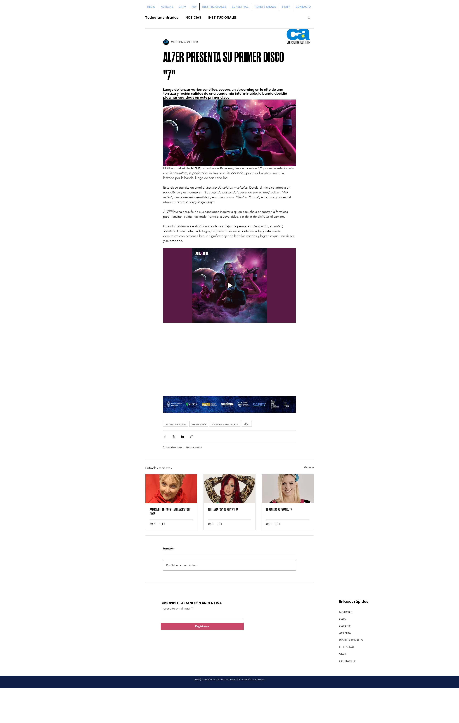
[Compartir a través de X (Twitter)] (173, 436)
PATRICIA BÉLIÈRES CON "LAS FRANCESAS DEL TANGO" (170, 511)
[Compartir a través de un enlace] (191, 436)
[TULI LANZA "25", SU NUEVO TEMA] (229, 488)
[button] (309, 17)
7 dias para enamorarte (225, 423)
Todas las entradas (161, 18)
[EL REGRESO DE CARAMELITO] (288, 488)
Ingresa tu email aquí (175, 608)
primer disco (199, 423)
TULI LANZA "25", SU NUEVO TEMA (223, 509)
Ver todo (309, 467)
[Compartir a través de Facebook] (165, 436)
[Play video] (229, 285)
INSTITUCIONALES (222, 18)
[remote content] (229, 359)
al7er (246, 423)
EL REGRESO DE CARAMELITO (279, 509)
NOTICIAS (193, 18)
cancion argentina (175, 423)
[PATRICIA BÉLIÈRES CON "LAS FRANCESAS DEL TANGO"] (171, 488)
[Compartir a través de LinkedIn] (182, 436)
